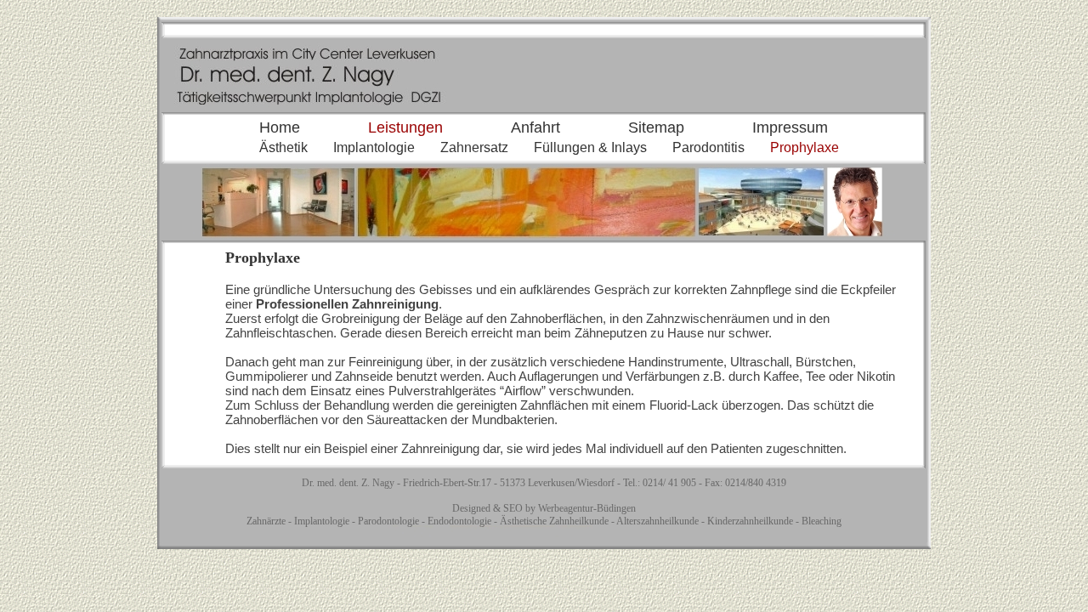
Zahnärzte (266, 521)
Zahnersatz (474, 147)
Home (279, 127)
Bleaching (822, 521)
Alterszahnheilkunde (657, 521)
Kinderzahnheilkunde (750, 521)
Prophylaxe (804, 147)
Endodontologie (459, 521)
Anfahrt (535, 127)
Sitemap (656, 127)
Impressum (790, 127)
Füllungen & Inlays (590, 147)
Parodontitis (708, 147)
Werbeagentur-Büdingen (587, 508)
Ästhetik (283, 147)
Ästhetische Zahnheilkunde (554, 521)
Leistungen (405, 127)
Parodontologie (388, 521)
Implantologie (374, 147)
